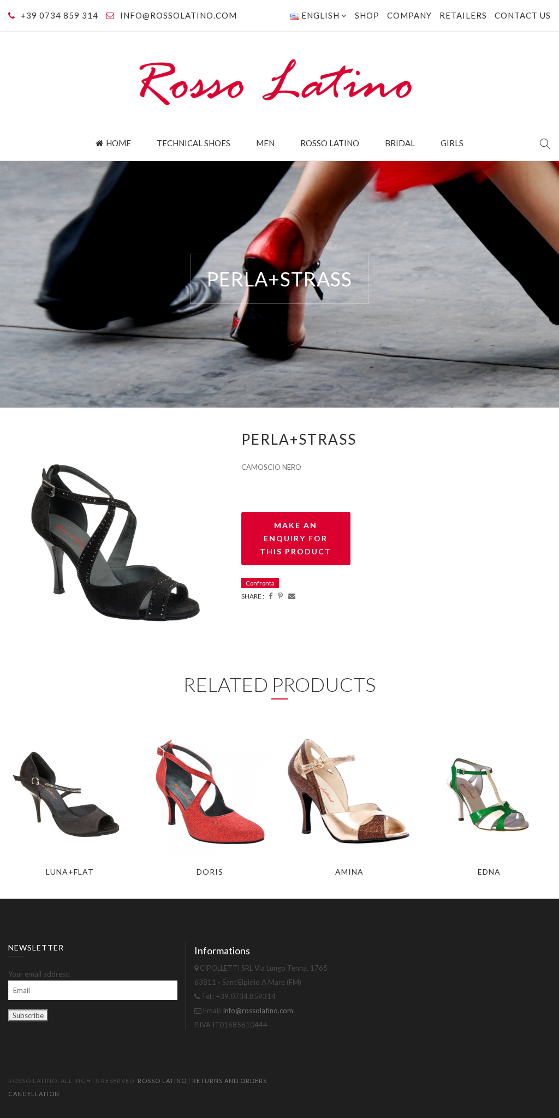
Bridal (400, 143)
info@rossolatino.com (178, 15)
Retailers (463, 15)
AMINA (349, 871)
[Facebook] (270, 595)
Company (409, 15)
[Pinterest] (280, 595)
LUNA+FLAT (70, 871)
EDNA (489, 871)
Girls (452, 143)
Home (118, 143)
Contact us (523, 15)
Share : (252, 596)
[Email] (291, 595)
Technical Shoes (193, 143)
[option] (116, 537)
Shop (367, 15)
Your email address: (39, 974)
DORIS (210, 871)
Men (265, 143)
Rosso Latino (329, 143)
